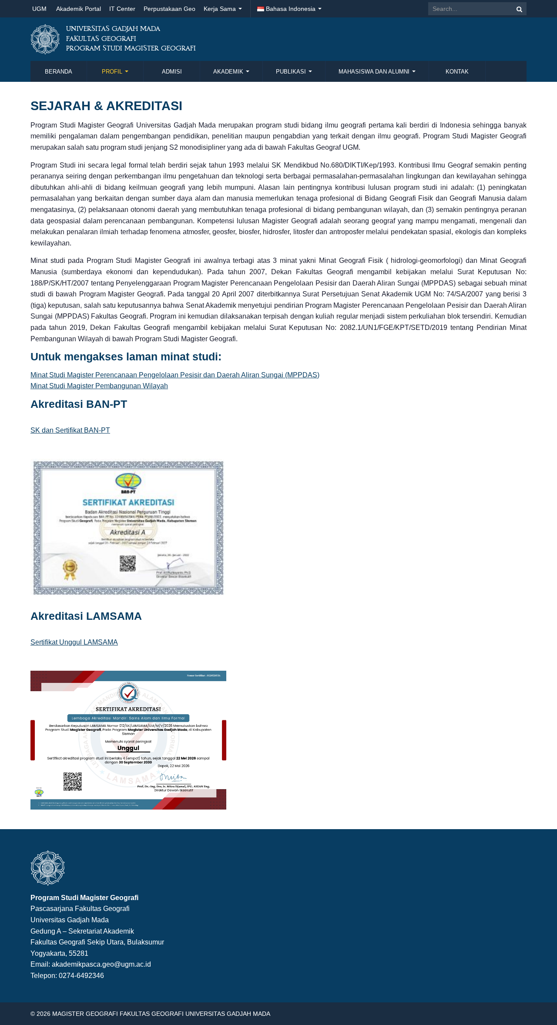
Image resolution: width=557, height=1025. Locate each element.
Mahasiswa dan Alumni (375, 71)
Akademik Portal (78, 8)
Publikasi (292, 71)
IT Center (122, 8)
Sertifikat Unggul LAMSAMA (74, 642)
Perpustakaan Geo (169, 8)
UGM (39, 8)
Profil (113, 71)
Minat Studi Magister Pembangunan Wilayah (99, 386)
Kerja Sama (221, 8)
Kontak (457, 71)
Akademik (229, 71)
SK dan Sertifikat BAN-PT (70, 430)
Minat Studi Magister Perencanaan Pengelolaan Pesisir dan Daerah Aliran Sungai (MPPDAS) (174, 375)
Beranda (58, 71)
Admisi (172, 71)
